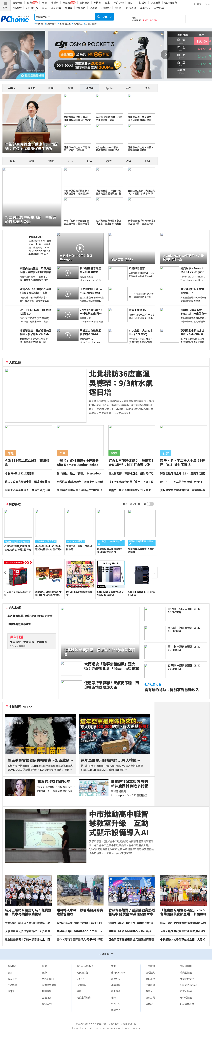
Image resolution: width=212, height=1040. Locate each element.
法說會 (143, 2)
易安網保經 (82, 972)
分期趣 (93, 8)
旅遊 (51, 161)
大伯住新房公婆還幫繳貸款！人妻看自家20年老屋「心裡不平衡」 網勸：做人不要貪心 (28, 931)
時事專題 (47, 991)
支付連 (80, 978)
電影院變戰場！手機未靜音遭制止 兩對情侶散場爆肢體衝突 (27, 939)
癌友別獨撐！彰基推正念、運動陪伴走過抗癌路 (131, 473)
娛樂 (109, 161)
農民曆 (66, 2)
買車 (107, 2)
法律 (128, 161)
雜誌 (113, 997)
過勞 (70, 88)
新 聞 (44, 2)
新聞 (44, 966)
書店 (44, 8)
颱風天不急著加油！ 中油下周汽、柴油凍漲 (27, 490)
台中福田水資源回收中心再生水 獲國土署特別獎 (131, 931)
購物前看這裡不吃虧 (19, 624)
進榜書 (97, 2)
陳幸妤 (32, 88)
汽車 (70, 161)
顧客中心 (145, 8)
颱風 (51, 88)
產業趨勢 (115, 985)
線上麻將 (155, 2)
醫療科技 (115, 978)
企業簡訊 (150, 985)
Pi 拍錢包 (81, 985)
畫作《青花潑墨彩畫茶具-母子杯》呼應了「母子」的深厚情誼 (80, 939)
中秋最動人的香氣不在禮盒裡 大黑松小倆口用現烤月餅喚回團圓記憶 (182, 939)
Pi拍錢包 (106, 8)
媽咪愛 (11, 991)
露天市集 (56, 8)
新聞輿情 (47, 1003)
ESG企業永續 (187, 1003)
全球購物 (12, 985)
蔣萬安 (12, 88)
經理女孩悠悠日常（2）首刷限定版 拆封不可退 (130, 923)
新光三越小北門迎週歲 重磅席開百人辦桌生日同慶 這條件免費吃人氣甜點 (183, 923)
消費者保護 (186, 972)
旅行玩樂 (84, 2)
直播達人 (150, 972)
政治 (12, 161)
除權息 (54, 2)
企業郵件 (150, 1003)
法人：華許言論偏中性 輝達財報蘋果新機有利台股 (27, 481)
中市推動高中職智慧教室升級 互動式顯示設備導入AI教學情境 (119, 823)
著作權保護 (186, 997)
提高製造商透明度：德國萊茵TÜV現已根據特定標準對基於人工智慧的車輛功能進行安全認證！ (79, 490)
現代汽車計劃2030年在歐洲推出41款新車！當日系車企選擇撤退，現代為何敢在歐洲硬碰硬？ (80, 481)
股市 (44, 972)
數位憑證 (131, 8)
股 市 (29, 2)
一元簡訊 (150, 966)
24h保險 (80, 8)
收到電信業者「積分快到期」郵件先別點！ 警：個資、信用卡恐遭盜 (79, 923)
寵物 (31, 161)
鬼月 (147, 88)
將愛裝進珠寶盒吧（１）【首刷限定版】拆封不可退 (183, 473)
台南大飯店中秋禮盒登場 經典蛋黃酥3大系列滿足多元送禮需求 (182, 931)
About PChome (188, 985)
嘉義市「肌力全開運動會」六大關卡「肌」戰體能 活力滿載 (129, 490)
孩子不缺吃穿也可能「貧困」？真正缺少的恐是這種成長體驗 (131, 481)
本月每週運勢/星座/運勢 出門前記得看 (30, 616)
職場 (147, 161)
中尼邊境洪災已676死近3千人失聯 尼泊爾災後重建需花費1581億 (79, 931)
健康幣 (90, 88)
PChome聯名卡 (85, 966)
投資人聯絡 (186, 991)
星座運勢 (119, 2)
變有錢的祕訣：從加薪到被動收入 (171, 689)
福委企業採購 (84, 997)
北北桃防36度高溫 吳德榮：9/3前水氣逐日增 (122, 383)
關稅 (128, 88)
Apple (109, 88)
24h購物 (17, 8)
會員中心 (115, 1003)
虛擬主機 (150, 997)
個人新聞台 (170, 2)
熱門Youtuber (118, 972)
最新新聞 (18, 2)
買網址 (118, 8)
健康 (89, 161)
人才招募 (159, 8)
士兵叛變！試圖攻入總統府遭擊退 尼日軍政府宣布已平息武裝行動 (27, 923)
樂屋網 (68, 8)
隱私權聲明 (186, 966)
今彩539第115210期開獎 (19, 473)
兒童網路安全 (187, 978)
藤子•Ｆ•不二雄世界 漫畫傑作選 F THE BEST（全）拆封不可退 (181, 481)
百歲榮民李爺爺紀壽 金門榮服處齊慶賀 (131, 939)
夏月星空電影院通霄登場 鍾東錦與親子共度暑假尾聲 (182, 490)
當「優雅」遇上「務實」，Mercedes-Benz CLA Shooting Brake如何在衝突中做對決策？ (80, 473)
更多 (5, 7)
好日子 (131, 2)
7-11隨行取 (32, 8)
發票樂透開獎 (49, 985)
